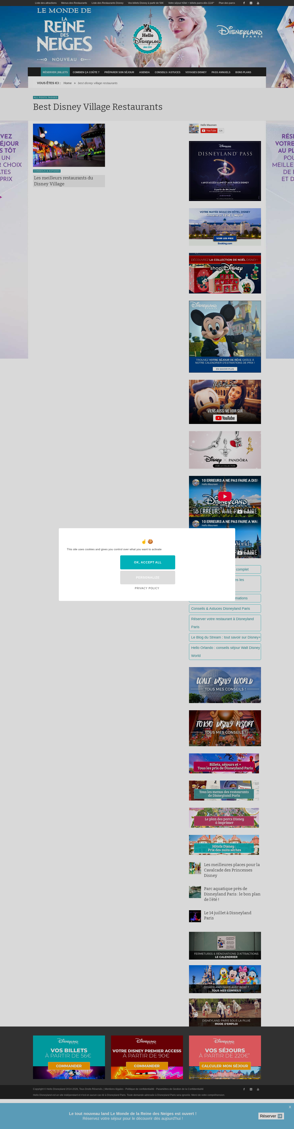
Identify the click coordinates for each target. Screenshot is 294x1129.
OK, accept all (148, 562)
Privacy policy (147, 588)
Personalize (148, 577)
